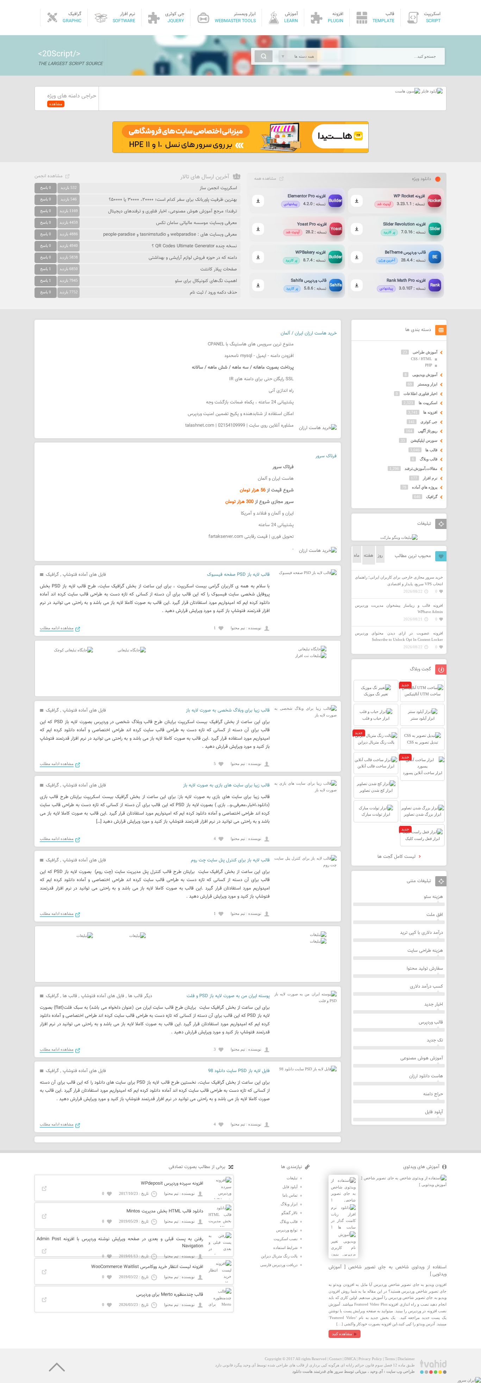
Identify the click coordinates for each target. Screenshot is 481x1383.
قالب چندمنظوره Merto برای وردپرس (169, 1294)
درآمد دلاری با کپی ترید (421, 932)
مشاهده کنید (342, 1334)
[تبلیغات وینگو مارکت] (399, 537)
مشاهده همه (265, 179)
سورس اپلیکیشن (424, 440)
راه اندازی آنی (281, 390)
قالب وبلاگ (428, 459)
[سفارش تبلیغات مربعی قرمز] (73, 650)
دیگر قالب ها (140, 996)
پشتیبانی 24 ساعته (276, 525)
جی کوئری (428, 422)
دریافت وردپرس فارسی (279, 1265)
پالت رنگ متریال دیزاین (279, 1256)
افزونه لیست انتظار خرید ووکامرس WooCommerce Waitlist (147, 1266)
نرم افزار (430, 478)
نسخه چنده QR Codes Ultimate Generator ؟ (194, 246)
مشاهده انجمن (49, 176)
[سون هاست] (407, 91)
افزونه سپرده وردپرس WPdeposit (172, 1183)
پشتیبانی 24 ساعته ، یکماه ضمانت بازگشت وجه (250, 402)
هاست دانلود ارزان (426, 1076)
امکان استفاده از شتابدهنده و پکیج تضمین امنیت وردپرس (241, 414)
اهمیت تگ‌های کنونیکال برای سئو (206, 281)
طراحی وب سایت (400, 1371)
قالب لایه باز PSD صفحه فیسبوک (238, 574)
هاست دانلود (302, 1371)
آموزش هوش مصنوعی (421, 1058)
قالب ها (70, 996)
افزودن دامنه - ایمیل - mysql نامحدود (259, 355)
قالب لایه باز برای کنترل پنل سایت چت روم (230, 860)
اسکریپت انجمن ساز (218, 188)
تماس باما (290, 1195)
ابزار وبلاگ (289, 1204)
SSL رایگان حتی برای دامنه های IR (261, 379)
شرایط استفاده (285, 1247)
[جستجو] (264, 56)
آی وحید (376, 1371)
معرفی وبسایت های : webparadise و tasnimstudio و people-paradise (170, 234)
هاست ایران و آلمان (276, 478)
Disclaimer (406, 1359)
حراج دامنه (433, 1094)
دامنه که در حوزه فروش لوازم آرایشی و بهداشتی (193, 257)
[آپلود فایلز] (431, 91)
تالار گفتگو (289, 1213)
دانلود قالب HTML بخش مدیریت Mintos (164, 1211)
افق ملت (434, 914)
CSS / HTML (421, 359)
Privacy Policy (370, 1359)
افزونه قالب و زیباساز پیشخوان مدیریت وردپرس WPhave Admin (399, 608)
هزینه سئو (433, 896)
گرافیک (52, 574)
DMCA (350, 1359)
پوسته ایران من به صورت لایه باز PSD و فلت (228, 996)
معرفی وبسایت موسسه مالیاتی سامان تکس (196, 223)
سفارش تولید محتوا (425, 968)
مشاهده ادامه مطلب (57, 628)
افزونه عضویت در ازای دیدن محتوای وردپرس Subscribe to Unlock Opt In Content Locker (399, 636)
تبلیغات (292, 1178)
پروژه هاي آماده (424, 487)
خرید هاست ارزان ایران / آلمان (309, 333)
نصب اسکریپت (286, 1239)
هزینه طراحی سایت (425, 950)
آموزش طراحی (425, 352)
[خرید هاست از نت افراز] (310, 656)
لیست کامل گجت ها (397, 856)
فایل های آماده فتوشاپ (84, 574)
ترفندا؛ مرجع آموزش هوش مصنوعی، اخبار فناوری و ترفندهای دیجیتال (172, 211)
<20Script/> (59, 54)
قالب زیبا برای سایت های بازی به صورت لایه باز (226, 785)
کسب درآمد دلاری (426, 986)
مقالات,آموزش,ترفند (421, 468)
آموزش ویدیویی (424, 374)
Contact (335, 1359)
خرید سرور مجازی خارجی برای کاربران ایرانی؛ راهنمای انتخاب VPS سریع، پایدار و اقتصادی (399, 580)
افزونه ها (430, 412)
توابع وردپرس (287, 1230)
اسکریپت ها (428, 403)
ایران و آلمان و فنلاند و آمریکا (267, 513)
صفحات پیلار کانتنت (218, 269)
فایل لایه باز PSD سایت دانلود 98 (239, 1071)
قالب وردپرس (431, 1022)
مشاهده (55, 104)
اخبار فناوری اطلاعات (420, 393)
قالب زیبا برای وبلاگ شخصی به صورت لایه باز (228, 710)
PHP (428, 365)
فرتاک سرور (326, 456)
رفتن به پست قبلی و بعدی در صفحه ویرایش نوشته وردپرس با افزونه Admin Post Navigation (120, 1243)
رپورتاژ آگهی (427, 431)
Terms (390, 1359)
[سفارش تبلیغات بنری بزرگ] (312, 649)
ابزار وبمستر (427, 384)
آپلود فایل (434, 1112)
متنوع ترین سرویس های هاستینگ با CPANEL (251, 344)
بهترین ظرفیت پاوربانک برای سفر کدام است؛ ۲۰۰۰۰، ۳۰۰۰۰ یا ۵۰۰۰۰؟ (173, 199)
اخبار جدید (433, 1004)
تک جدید (435, 1040)
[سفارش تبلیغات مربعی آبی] (132, 650)
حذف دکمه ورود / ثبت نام (213, 292)
